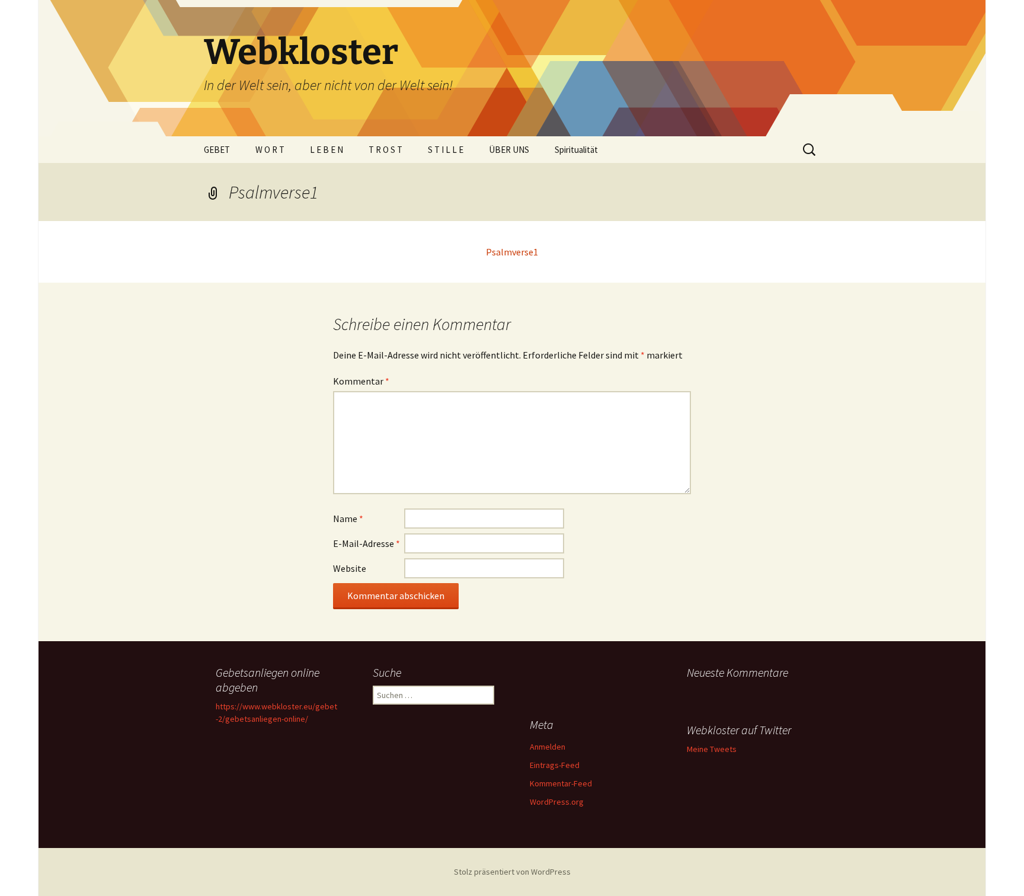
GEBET (217, 149)
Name (348, 518)
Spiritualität (576, 149)
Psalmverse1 (512, 252)
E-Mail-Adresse (366, 543)
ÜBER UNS (509, 149)
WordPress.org (557, 801)
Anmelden (547, 746)
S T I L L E (445, 149)
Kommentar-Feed (561, 783)
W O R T (269, 149)
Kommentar (361, 381)
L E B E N (326, 149)
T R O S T (385, 149)
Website (349, 568)
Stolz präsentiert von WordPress (512, 871)
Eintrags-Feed (555, 765)
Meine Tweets (712, 749)
